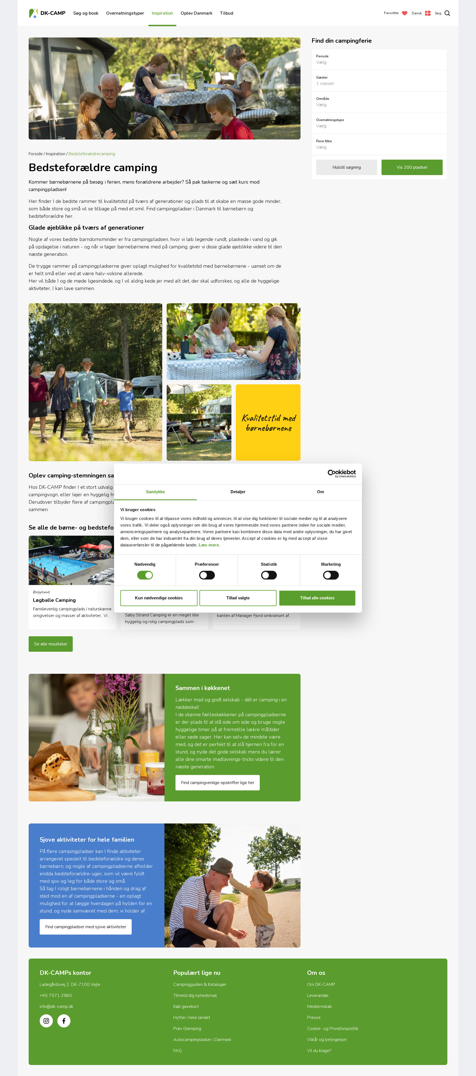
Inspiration (162, 13)
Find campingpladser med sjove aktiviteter (85, 927)
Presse (314, 1018)
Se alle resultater (50, 644)
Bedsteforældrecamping (92, 154)
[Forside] (48, 13)
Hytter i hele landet (191, 1018)
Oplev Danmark (196, 13)
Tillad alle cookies (317, 598)
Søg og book (85, 13)
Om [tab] (320, 491)
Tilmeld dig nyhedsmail (195, 995)
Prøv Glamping (187, 1029)
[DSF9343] (232, 885)
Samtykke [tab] (155, 491)
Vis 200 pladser (412, 167)
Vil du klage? (319, 1051)
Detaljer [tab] (238, 491)
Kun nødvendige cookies (159, 598)
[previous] (41, 588)
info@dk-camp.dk (56, 1006)
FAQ (177, 1051)
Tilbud (226, 13)
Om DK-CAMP (321, 984)
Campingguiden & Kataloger (199, 984)
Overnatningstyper (125, 13)
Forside (36, 154)
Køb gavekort (186, 1006)
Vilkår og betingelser (327, 1040)
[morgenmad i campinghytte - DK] (96, 737)
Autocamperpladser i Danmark (202, 1040)
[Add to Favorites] (105, 546)
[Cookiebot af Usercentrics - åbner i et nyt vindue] (332, 473)
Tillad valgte (238, 598)
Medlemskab (319, 1006)
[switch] (207, 575)
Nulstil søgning (346, 167)
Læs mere (209, 545)
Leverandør (318, 995)
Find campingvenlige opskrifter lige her (217, 783)
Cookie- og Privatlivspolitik (332, 1029)
